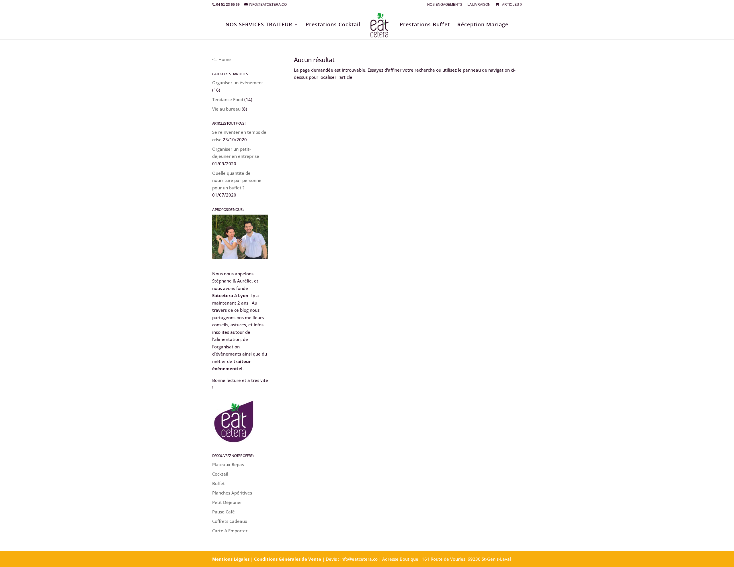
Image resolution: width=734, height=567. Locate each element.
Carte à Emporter (229, 530)
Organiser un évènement (237, 82)
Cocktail (220, 474)
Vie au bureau (226, 109)
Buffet (218, 483)
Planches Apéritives (232, 493)
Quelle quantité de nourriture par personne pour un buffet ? (236, 180)
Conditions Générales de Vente (287, 559)
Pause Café (223, 512)
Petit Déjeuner (227, 502)
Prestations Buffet (425, 25)
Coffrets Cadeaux (229, 521)
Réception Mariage (482, 25)
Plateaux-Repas (228, 464)
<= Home (221, 59)
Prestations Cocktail (333, 25)
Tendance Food (227, 99)
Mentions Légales (230, 559)
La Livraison (479, 5)
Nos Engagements (444, 5)
